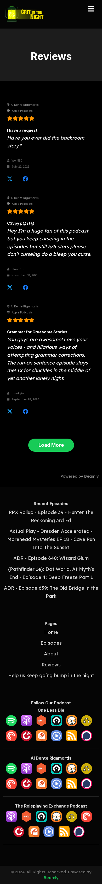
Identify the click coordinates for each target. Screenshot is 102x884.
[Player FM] (26, 740)
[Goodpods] (86, 724)
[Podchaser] (86, 740)
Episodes (51, 643)
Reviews (51, 665)
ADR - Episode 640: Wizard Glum (51, 558)
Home (51, 632)
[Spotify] (11, 724)
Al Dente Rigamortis (25, 105)
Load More (51, 445)
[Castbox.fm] (41, 724)
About (51, 654)
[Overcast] (71, 724)
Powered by (79, 476)
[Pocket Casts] (11, 740)
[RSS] (71, 740)
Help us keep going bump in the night (51, 675)
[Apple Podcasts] (26, 724)
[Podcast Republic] (56, 740)
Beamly (51, 877)
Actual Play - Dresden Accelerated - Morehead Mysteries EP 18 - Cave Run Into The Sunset (51, 539)
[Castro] (56, 724)
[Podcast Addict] (41, 740)
